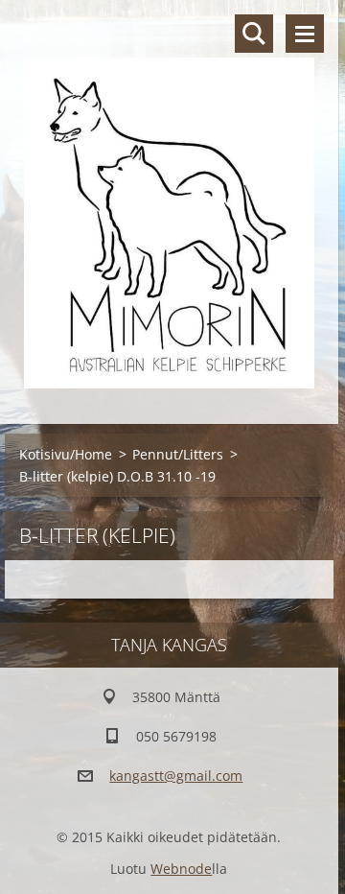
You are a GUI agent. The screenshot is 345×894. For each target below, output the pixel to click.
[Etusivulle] (169, 200)
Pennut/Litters (177, 454)
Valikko (305, 33)
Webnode (181, 868)
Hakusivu (254, 33)
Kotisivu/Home (65, 454)
